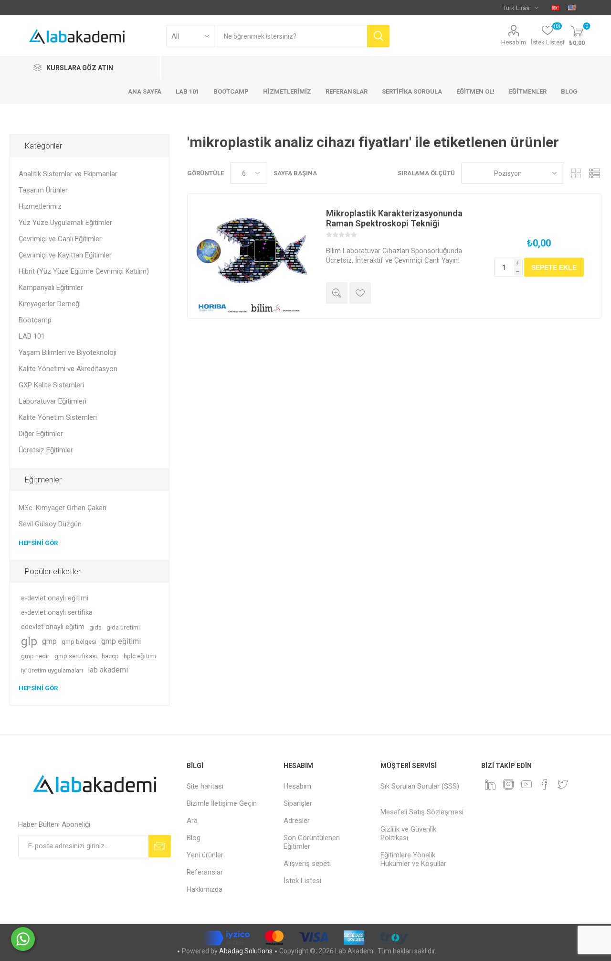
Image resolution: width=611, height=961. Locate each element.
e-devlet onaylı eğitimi (54, 598)
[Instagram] (508, 784)
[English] (571, 7)
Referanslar (205, 872)
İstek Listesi (302, 880)
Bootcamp (35, 320)
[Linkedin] (490, 784)
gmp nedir (35, 656)
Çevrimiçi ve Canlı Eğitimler (60, 239)
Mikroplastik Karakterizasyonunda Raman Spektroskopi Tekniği (394, 218)
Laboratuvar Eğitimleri (52, 401)
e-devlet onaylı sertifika (57, 613)
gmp (49, 641)
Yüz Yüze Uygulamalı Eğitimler (65, 222)
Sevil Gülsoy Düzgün (50, 524)
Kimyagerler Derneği (50, 303)
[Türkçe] (555, 7)
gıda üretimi (123, 627)
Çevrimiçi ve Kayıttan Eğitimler (65, 255)
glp (29, 641)
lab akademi (108, 669)
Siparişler (298, 803)
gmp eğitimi (121, 641)
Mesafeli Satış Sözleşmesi (422, 812)
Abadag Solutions (246, 951)
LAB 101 (32, 336)
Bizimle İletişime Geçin (222, 803)
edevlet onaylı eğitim (52, 627)
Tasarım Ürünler (43, 190)
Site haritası (205, 786)
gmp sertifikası (75, 656)
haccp (110, 656)
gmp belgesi (79, 641)
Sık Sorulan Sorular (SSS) (419, 786)
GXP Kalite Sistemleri (51, 385)
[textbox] (290, 36)
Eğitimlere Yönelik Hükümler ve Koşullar (413, 859)
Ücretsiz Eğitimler (46, 450)
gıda (95, 627)
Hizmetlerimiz (40, 206)
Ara (192, 820)
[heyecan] (562, 784)
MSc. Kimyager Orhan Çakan (62, 507)
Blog (193, 837)
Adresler (297, 820)
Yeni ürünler (205, 855)
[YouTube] (526, 784)
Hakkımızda (204, 889)
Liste (594, 173)
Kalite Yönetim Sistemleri (58, 417)
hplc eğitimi (140, 656)
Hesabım (513, 42)
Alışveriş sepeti (307, 863)
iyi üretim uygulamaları (52, 670)
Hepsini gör (38, 542)
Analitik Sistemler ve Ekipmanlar (68, 174)
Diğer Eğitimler (41, 433)
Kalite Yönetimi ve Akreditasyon (68, 368)
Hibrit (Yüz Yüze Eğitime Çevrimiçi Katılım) (84, 271)
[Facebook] (544, 784)
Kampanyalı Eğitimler (51, 287)
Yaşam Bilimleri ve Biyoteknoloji (67, 352)
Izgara (576, 173)
